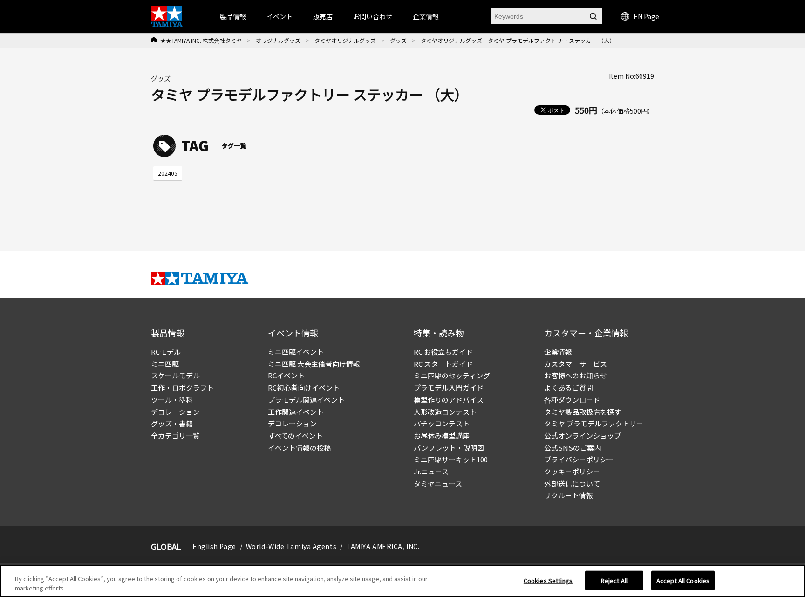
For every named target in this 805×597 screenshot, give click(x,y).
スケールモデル (175, 375)
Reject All (614, 580)
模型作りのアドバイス (449, 400)
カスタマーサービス (575, 364)
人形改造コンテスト (445, 412)
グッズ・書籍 (172, 423)
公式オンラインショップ (582, 435)
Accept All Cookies (682, 580)
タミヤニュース (438, 483)
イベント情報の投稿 (299, 448)
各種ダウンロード (572, 400)
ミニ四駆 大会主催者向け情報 (314, 364)
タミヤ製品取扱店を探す (582, 412)
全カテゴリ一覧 (175, 435)
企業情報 (558, 352)
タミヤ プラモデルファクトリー (593, 423)
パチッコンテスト (442, 423)
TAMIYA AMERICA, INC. (382, 546)
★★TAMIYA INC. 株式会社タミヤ (201, 40)
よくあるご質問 (568, 387)
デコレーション (175, 412)
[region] (402, 581)
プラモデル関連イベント (306, 400)
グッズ (398, 40)
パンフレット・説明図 (449, 448)
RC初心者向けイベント (304, 387)
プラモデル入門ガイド (449, 387)
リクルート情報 (568, 495)
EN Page (646, 16)
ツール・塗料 (172, 400)
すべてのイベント (295, 435)
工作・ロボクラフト (182, 387)
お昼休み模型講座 (442, 435)
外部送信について (572, 483)
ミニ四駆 (165, 364)
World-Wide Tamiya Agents (291, 546)
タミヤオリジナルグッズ (345, 40)
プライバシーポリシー (579, 459)
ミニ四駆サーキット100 (451, 459)
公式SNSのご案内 (572, 448)
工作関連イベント (296, 412)
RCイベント (286, 375)
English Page (214, 546)
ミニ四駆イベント (296, 352)
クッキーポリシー (572, 471)
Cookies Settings (548, 580)
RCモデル (166, 352)
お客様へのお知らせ (575, 375)
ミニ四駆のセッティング (452, 375)
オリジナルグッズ (278, 40)
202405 (167, 173)
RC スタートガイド (443, 364)
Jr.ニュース (431, 471)
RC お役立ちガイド (443, 352)
